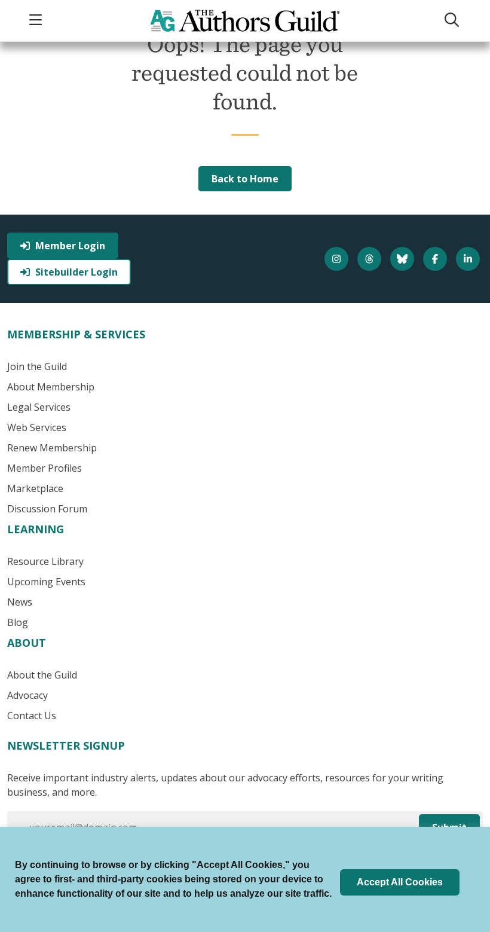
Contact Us (31, 715)
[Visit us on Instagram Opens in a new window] (337, 259)
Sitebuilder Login (76, 272)
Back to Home (245, 178)
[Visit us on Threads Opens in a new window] (370, 259)
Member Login (70, 245)
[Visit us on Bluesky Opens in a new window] (403, 259)
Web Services (36, 427)
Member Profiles (44, 468)
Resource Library (45, 561)
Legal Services (39, 407)
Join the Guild (37, 366)
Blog (17, 622)
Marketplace (35, 488)
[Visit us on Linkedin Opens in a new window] (469, 259)
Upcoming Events (46, 581)
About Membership (50, 386)
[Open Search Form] (453, 20)
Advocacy (27, 695)
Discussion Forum (47, 508)
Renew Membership (52, 447)
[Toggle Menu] (37, 20)
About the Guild (42, 675)
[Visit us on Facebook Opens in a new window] (436, 259)
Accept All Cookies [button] (400, 882)
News (19, 602)
